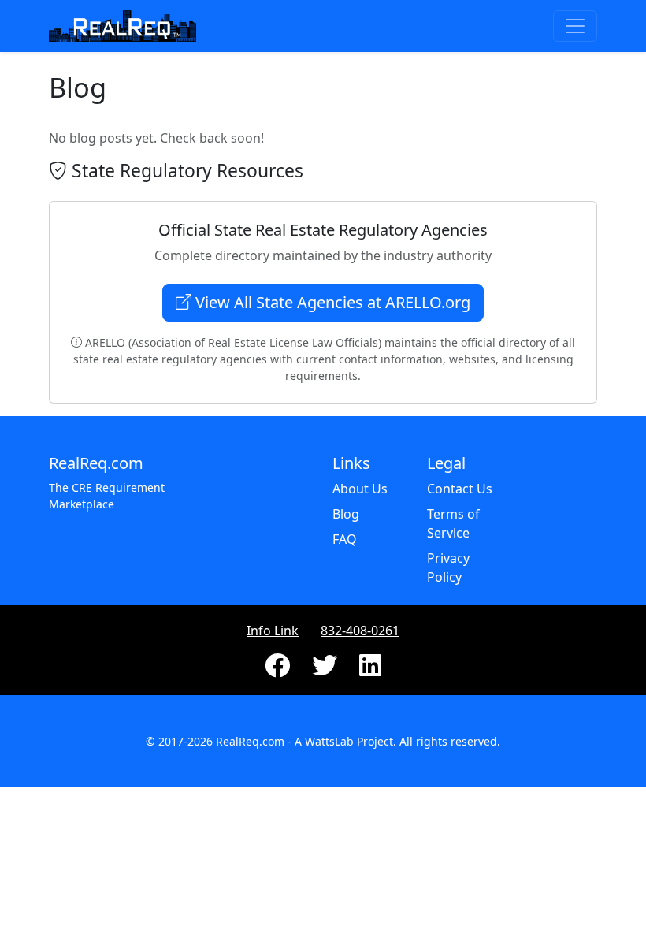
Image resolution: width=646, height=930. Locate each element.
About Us (360, 488)
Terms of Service (453, 523)
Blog (345, 514)
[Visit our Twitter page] (326, 670)
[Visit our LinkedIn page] (370, 670)
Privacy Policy (448, 567)
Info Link (273, 630)
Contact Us (459, 488)
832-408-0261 (360, 630)
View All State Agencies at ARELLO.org (330, 302)
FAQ (344, 539)
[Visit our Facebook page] (279, 670)
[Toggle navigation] (575, 26)
